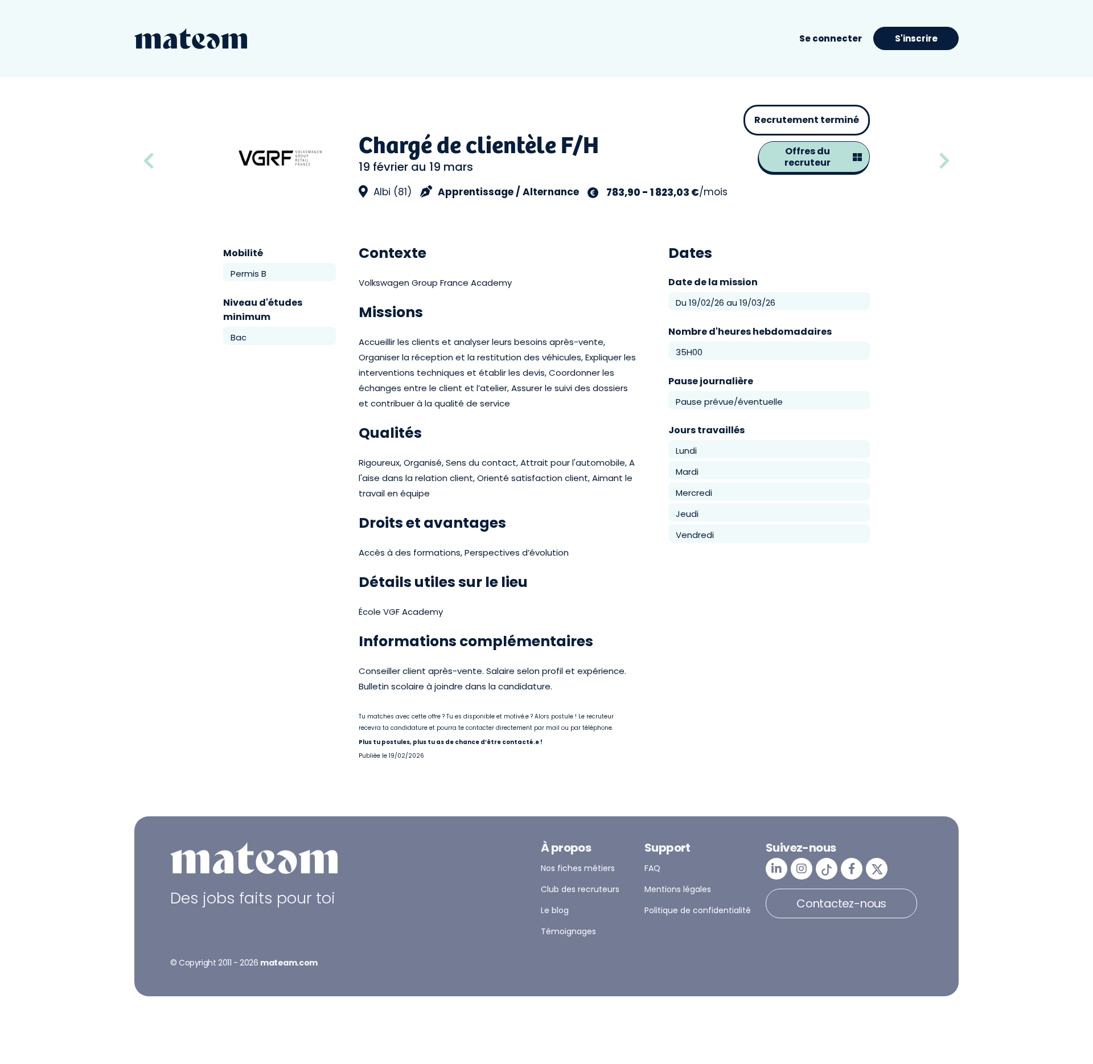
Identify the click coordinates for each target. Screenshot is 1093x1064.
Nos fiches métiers (578, 868)
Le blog (555, 910)
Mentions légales (677, 889)
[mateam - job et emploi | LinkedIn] (776, 869)
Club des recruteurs (580, 889)
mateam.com (289, 962)
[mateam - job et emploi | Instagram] (801, 869)
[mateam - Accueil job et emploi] (190, 39)
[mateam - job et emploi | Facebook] (851, 869)
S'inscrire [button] (916, 38)
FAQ (652, 868)
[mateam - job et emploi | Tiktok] (826, 869)
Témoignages (568, 931)
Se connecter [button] (830, 38)
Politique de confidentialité (697, 910)
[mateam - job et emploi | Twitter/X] (876, 869)
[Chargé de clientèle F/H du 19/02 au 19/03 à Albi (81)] (179, 161)
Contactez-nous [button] (841, 903)
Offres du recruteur (807, 157)
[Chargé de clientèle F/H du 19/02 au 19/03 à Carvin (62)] (944, 161)
